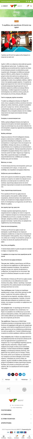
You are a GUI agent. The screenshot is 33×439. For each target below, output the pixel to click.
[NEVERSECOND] (8, 389)
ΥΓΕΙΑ (19, 15)
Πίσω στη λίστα (16, 379)
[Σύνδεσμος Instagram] (28, 1)
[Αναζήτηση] (31, 6)
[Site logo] (16, 6)
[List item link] (16, 405)
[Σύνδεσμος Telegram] (23, 374)
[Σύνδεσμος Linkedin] (20, 374)
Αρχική (14, 15)
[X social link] (12, 374)
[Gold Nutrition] (24, 389)
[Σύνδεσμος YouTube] (30, 1)
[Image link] (16, 400)
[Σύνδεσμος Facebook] (26, 1)
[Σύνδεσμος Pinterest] (16, 374)
